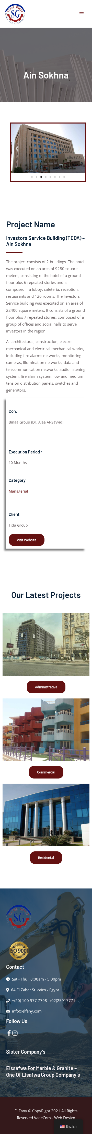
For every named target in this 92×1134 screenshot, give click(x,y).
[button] (17, 148)
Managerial (18, 491)
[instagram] (15, 1033)
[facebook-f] (9, 1033)
